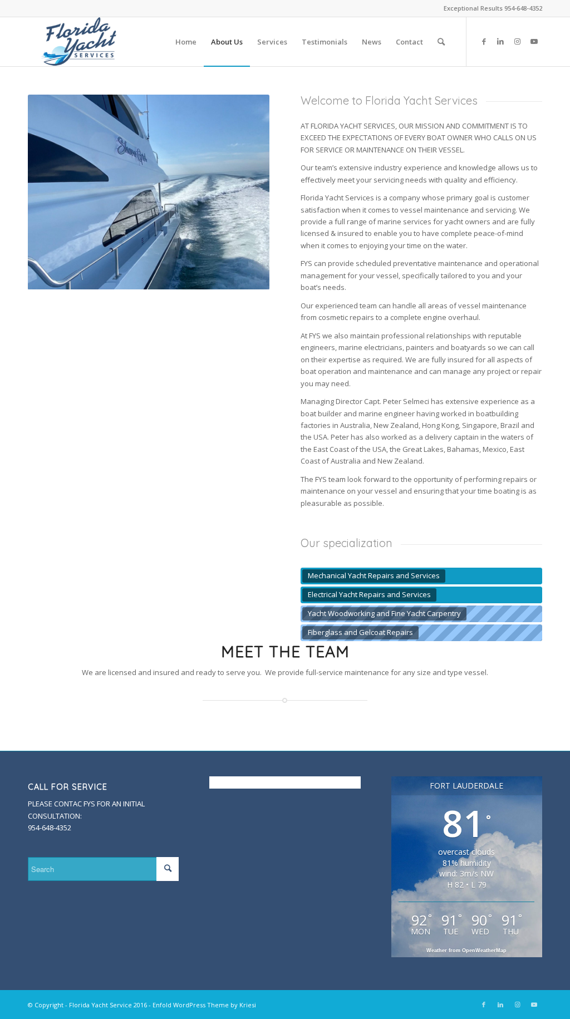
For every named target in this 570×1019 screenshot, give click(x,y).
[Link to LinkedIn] (500, 41)
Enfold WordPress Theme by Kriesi (204, 1005)
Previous (39, 192)
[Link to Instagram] (517, 41)
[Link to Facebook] (483, 41)
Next (258, 192)
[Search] (441, 41)
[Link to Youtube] (533, 41)
